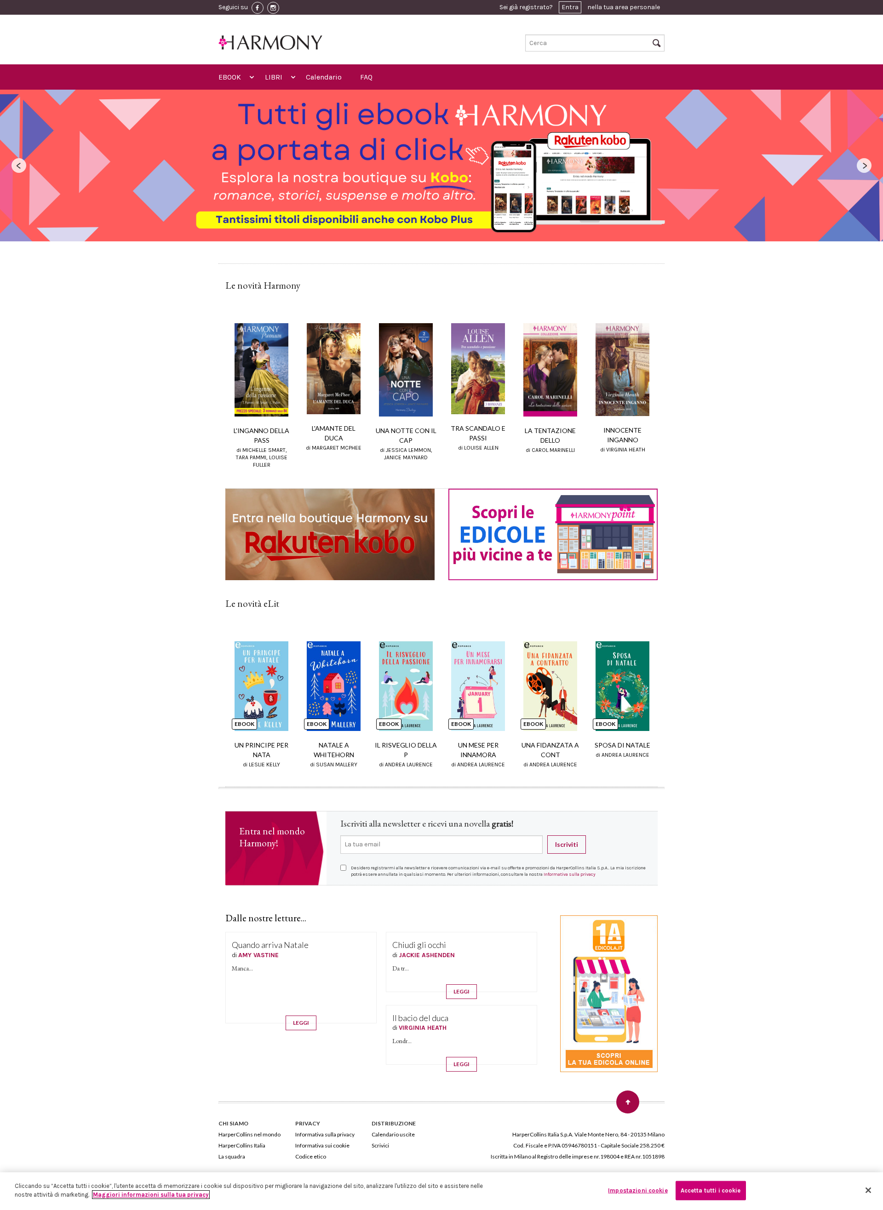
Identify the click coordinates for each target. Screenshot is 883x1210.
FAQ (366, 77)
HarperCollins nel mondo (249, 1134)
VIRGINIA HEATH (423, 1028)
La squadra (231, 1156)
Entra (570, 7)
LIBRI (273, 77)
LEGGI (301, 1022)
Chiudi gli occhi (419, 945)
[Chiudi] (868, 1190)
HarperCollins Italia (241, 1145)
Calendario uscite (393, 1134)
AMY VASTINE (258, 955)
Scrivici (380, 1145)
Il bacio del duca (420, 1018)
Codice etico (310, 1156)
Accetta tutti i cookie (711, 1190)
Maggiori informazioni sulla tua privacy (151, 1194)
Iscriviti (566, 844)
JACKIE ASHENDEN (427, 955)
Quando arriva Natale (270, 945)
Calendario (324, 77)
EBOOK (229, 77)
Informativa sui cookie (322, 1145)
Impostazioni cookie (637, 1190)
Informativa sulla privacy (570, 874)
